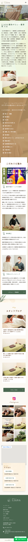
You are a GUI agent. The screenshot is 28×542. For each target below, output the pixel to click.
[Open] (8, 411)
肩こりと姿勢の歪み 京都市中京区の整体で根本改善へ (13, 354)
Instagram (14, 402)
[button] (26, 2)
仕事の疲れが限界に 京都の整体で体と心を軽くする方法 (13, 378)
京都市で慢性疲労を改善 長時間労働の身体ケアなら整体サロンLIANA (13, 330)
